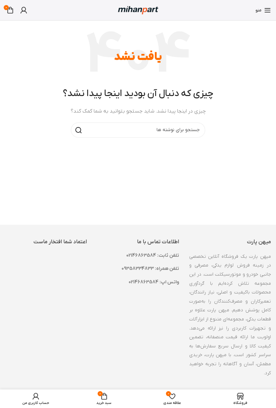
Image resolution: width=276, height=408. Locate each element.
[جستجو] (78, 130)
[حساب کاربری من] (23, 10)
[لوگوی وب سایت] (138, 10)
